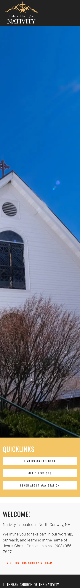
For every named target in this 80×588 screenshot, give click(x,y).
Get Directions (40, 473)
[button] (75, 13)
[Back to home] (21, 13)
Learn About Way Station (40, 485)
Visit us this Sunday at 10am (29, 563)
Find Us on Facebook (40, 461)
